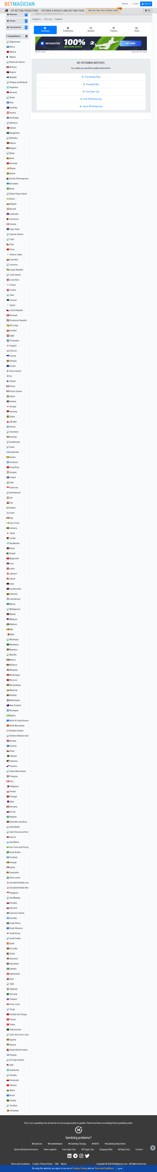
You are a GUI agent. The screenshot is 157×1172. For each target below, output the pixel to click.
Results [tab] (91, 31)
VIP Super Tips (87, 1149)
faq (148, 11)
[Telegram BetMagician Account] (75, 1156)
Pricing (125, 4)
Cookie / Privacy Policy (42, 1164)
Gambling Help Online (116, 1144)
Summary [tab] (45, 31)
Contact (139, 1149)
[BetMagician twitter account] (87, 1156)
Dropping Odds (92, 84)
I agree (119, 1168)
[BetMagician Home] (7, 10)
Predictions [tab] (68, 31)
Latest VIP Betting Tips (93, 106)
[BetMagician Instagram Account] (81, 1156)
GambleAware (56, 1144)
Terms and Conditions (20, 1164)
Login (135, 4)
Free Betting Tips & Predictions (103, 10)
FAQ (57, 1164)
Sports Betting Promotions (26, 1149)
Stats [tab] (136, 31)
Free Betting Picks (93, 77)
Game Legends (50, 1149)
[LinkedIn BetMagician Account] (69, 1156)
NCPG (96, 1144)
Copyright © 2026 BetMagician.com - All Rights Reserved (121, 1164)
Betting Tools (124, 1149)
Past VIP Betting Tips (92, 99)
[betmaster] (91, 43)
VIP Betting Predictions (24, 10)
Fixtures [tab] (113, 31)
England (36, 19)
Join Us (147, 4)
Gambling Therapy (78, 1144)
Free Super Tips (92, 91)
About (64, 1164)
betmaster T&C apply (139, 52)
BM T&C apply (40, 52)
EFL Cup (48, 19)
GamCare (38, 1144)
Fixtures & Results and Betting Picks (62, 10)
